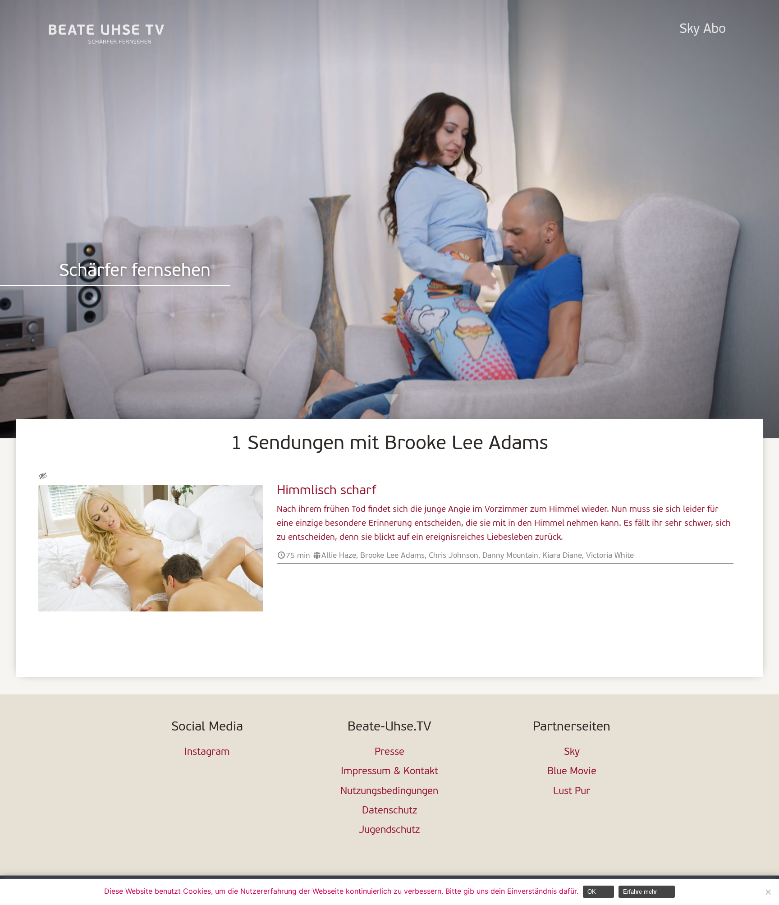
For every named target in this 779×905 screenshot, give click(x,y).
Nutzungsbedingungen (389, 791)
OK (591, 891)
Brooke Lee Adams (392, 556)
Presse (389, 752)
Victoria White (610, 556)
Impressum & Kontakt (389, 771)
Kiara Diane (562, 556)
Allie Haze (338, 556)
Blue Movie (571, 771)
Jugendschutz (389, 830)
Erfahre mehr (640, 891)
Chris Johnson (453, 556)
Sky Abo (702, 29)
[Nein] (767, 891)
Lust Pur (571, 791)
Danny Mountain (510, 556)
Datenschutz (389, 811)
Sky (572, 752)
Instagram (207, 752)
